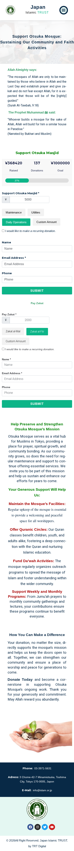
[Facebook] (30, 827)
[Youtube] (52, 827)
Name (6, 242)
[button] (63, 10)
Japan (38, 7)
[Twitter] (45, 827)
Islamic (37, 12)
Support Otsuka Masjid (20, 193)
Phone (7, 273)
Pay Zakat (9, 314)
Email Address (14, 258)
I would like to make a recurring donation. (30, 231)
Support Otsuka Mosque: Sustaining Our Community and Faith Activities (37, 42)
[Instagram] (38, 827)
